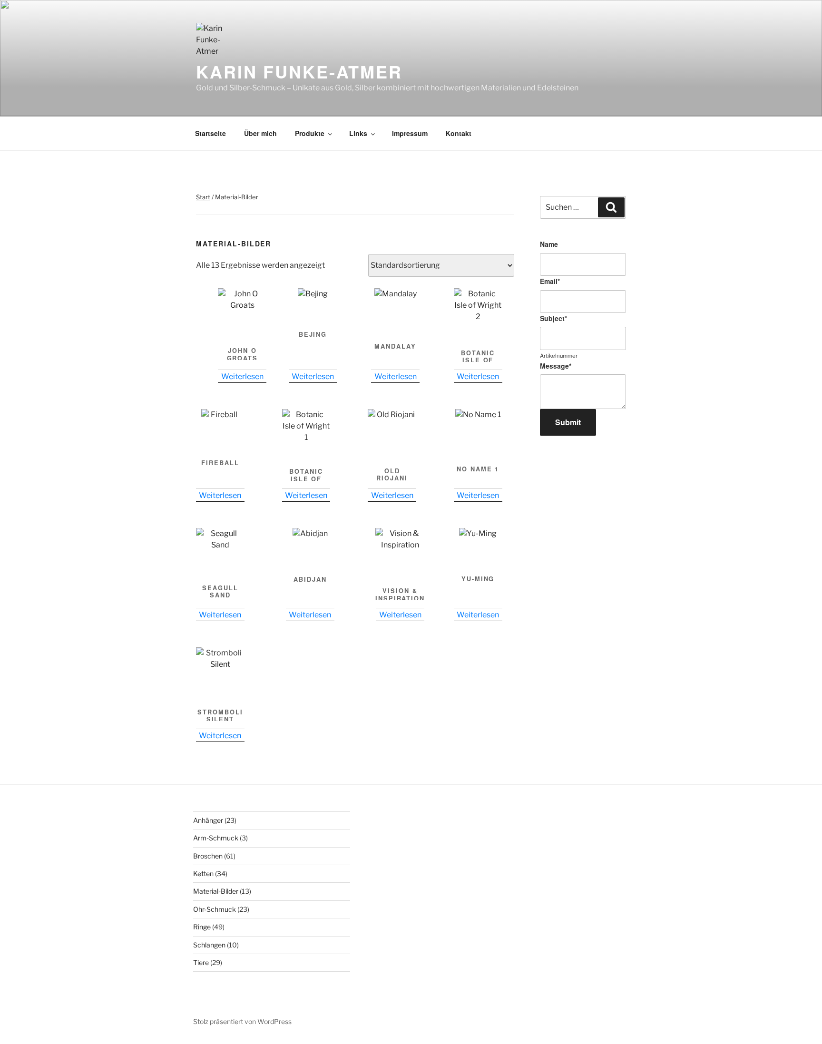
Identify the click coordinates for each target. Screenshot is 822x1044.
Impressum (410, 133)
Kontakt (458, 133)
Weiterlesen (242, 376)
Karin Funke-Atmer (299, 71)
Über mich (260, 133)
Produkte (309, 133)
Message (555, 366)
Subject (553, 318)
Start (203, 197)
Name (549, 244)
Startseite (210, 133)
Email (550, 281)
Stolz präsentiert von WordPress (242, 1021)
